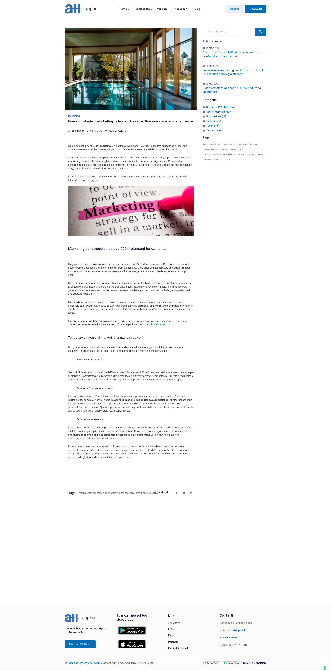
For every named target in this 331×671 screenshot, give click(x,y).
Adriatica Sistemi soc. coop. (84, 662)
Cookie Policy (213, 663)
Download (256, 9)
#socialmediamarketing (217, 154)
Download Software (80, 644)
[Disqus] (131, 547)
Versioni (162, 9)
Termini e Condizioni (254, 662)
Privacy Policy (232, 663)
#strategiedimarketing (106, 492)
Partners (173, 641)
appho (90, 8)
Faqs (171, 635)
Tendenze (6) (214, 130)
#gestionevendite (230, 149)
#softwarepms (212, 144)
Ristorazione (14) (216, 116)
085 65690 (231, 637)
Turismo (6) (212, 125)
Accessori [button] (181, 9)
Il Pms (171, 629)
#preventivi (210, 149)
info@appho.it (236, 630)
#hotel (207, 159)
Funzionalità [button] (142, 9)
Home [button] (123, 9)
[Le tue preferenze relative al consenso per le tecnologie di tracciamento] (325, 667)
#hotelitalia (128, 492)
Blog (197, 9)
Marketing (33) (214, 121)
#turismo (239, 154)
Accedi (234, 9)
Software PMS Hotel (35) (221, 107)
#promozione (222, 159)
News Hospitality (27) (219, 111)
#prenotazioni (248, 144)
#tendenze (85, 492)
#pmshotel (230, 144)
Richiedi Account (178, 648)
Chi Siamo (174, 622)
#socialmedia (256, 154)
